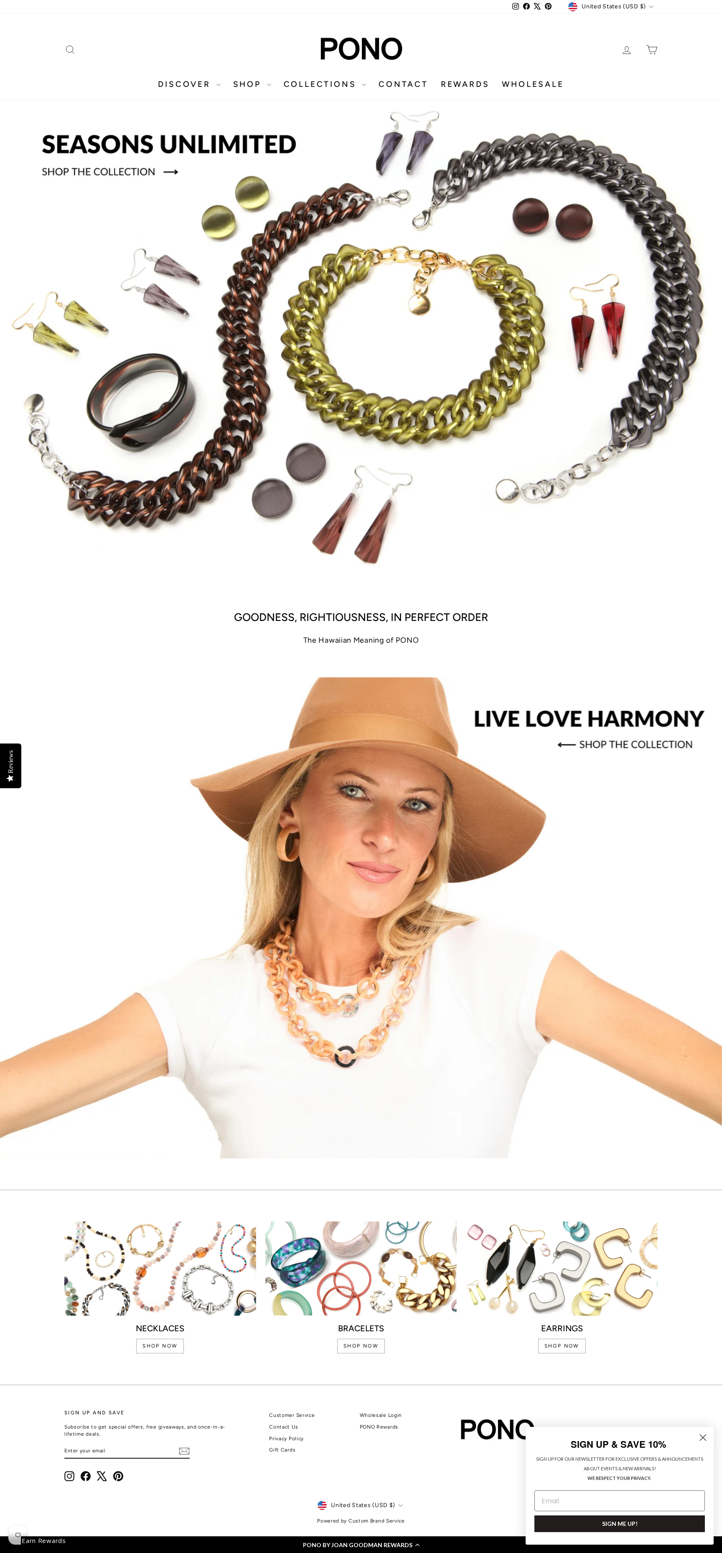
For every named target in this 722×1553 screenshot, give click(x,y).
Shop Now (562, 1346)
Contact (403, 84)
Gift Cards (282, 1450)
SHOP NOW (160, 1346)
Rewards (465, 84)
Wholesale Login (381, 1415)
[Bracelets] (361, 1268)
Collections (322, 84)
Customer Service (292, 1415)
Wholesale (533, 84)
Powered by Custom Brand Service (361, 1521)
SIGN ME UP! (620, 1523)
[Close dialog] (703, 1437)
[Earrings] (562, 1268)
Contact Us (283, 1427)
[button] (361, 1544)
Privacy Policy (286, 1439)
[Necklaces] (160, 1268)
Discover (186, 84)
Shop (249, 84)
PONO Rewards (379, 1427)
